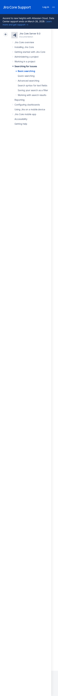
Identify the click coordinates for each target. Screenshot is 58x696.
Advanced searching (28, 80)
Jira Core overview (24, 42)
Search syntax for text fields (32, 85)
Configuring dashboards (27, 104)
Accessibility (21, 119)
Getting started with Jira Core (30, 52)
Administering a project (27, 56)
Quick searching (26, 75)
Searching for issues (26, 66)
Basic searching (26, 71)
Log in (46, 7)
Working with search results (32, 95)
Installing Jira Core (24, 47)
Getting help (21, 123)
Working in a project (25, 61)
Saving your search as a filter (33, 90)
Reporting (20, 99)
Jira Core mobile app (25, 114)
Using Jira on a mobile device (30, 109)
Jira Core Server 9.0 (29, 33)
